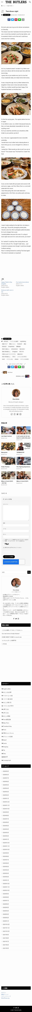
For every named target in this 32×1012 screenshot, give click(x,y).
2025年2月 (6, 795)
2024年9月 (6, 812)
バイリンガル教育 (14, 341)
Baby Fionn (6, 723)
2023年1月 (6, 880)
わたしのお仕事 (7, 692)
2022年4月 (6, 911)
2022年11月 (6, 887)
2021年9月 (6, 934)
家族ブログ (4, 344)
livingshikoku (11, 346)
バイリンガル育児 (24, 359)
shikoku (16, 359)
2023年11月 (6, 846)
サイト (4, 534)
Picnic (4, 729)
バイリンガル (10, 359)
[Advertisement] (16, 317)
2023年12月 (6, 842)
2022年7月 (6, 900)
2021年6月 (6, 945)
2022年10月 (6, 890)
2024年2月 (6, 836)
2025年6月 (6, 781)
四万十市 (21, 351)
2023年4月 (6, 870)
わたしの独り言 (7, 702)
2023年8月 (6, 856)
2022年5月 (6, 907)
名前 (4, 523)
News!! (5, 740)
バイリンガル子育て (22, 356)
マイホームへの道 (8, 695)
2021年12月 (6, 924)
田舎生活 (4, 346)
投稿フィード (4, 994)
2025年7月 (6, 778)
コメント (5, 504)
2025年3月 (6, 791)
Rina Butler (16, 399)
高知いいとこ (12, 344)
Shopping (5, 746)
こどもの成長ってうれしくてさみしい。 (12, 630)
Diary (4, 753)
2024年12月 (6, 802)
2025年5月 (6, 785)
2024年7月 (6, 819)
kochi (3, 359)
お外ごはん (6, 712)
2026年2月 (6, 774)
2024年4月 (6, 829)
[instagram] (20, 414)
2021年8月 (6, 938)
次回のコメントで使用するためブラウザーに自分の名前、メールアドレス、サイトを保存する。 (16, 540)
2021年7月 (6, 941)
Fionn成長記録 (7, 719)
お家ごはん (6, 709)
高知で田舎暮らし (6, 351)
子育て (13, 356)
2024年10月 (6, 808)
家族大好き (20, 354)
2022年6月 (6, 904)
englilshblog (23, 341)
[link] (12, 414)
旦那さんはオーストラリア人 (9, 354)
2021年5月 (6, 948)
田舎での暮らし (5, 349)
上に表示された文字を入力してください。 (12, 547)
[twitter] (17, 414)
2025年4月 (6, 788)
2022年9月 (6, 894)
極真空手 (5, 757)
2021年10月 (6, 931)
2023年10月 (6, 849)
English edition (7, 15)
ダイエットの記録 (8, 736)
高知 (25, 344)
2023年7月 (6, 860)
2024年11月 (6, 805)
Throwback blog (7, 726)
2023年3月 (6, 873)
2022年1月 (6, 921)
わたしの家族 (6, 716)
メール (4, 528)
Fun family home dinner (22, 282)
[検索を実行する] (29, 572)
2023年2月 (6, 876)
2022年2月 (6, 917)
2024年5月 (6, 825)
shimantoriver (14, 349)
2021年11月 (6, 928)
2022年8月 (6, 897)
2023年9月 (6, 853)
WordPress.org (5, 998)
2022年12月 (6, 883)
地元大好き (22, 349)
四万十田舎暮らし (6, 356)
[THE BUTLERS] (16, 2)
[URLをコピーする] (23, 19)
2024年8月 (6, 815)
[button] (9, 19)
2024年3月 (6, 832)
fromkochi (19, 344)
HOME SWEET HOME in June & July (12, 637)
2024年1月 (6, 839)
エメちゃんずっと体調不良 (9, 640)
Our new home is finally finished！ (11, 633)
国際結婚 (18, 346)
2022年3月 (6, 914)
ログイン (3, 992)
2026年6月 (6, 771)
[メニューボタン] (2, 2)
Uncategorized (7, 760)
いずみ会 (4, 644)
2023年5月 (6, 866)
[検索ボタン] (30, 2)
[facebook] (14, 414)
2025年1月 (6, 798)
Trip (4, 750)
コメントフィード (6, 996)
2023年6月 (6, 863)
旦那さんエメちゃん (8, 733)
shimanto (6, 341)
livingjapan (14, 351)
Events (5, 743)
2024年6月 (6, 822)
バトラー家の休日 (8, 699)
